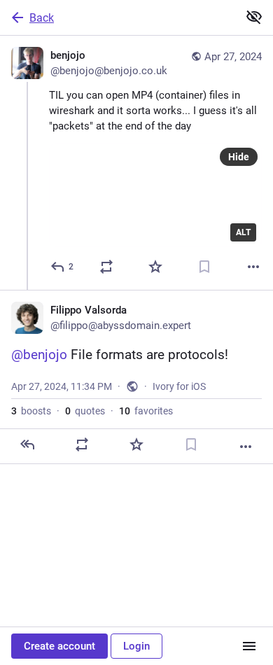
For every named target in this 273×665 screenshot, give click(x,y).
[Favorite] (155, 266)
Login (136, 646)
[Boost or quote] (106, 266)
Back (41, 17)
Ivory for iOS (179, 386)
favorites (146, 410)
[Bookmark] (204, 266)
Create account (59, 646)
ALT (243, 232)
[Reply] (27, 444)
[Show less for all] (254, 17)
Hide (238, 156)
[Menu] (249, 646)
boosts (31, 410)
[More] (253, 266)
